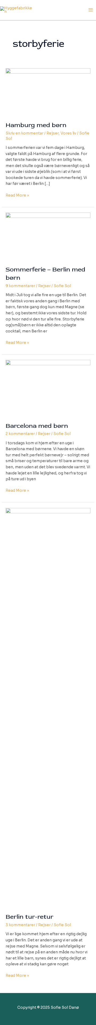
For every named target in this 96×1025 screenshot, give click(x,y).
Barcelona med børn (37, 426)
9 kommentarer (20, 286)
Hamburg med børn (36, 125)
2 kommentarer (20, 434)
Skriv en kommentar (24, 133)
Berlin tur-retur (29, 917)
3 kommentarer (20, 925)
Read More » (17, 196)
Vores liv (68, 133)
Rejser (52, 133)
